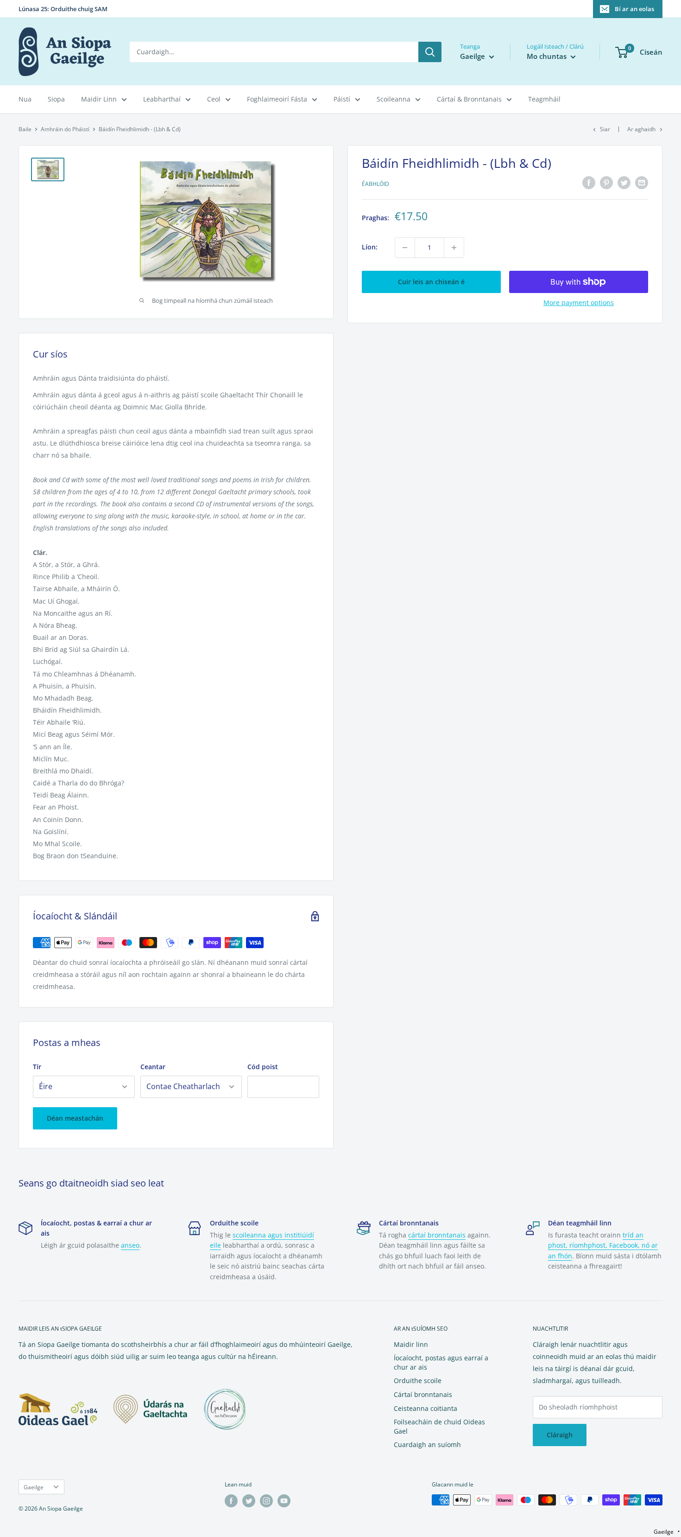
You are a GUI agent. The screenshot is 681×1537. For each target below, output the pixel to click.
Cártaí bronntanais (423, 1394)
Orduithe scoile (417, 1380)
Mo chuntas (547, 56)
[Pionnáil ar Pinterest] (606, 182)
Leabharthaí (162, 99)
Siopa (56, 99)
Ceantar (152, 1066)
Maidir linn (411, 1344)
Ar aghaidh (641, 129)
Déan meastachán (75, 1118)
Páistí (342, 99)
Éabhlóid (375, 184)
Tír (37, 1066)
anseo (130, 1245)
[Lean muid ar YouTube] (283, 1500)
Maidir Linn (99, 99)
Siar (605, 129)
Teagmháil (544, 99)
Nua (25, 99)
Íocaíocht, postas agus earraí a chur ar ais (441, 1362)
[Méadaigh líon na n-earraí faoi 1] (454, 247)
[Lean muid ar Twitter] (248, 1500)
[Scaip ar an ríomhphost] (641, 182)
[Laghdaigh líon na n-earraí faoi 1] (405, 247)
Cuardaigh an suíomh (427, 1444)
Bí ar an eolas (634, 9)
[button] (666, 1531)
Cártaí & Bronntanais (469, 99)
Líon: (370, 247)
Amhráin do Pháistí (65, 129)
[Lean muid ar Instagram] (266, 1500)
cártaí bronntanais (437, 1235)
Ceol (214, 99)
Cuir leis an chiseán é (431, 281)
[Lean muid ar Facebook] (231, 1500)
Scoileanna (393, 99)
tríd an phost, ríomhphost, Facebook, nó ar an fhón (603, 1245)
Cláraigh (560, 1434)
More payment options (578, 302)
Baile (25, 129)
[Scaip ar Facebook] (588, 182)
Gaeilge (34, 1487)
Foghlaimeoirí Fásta (277, 99)
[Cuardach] (429, 52)
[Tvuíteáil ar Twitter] (624, 182)
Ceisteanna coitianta (425, 1408)
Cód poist (262, 1066)
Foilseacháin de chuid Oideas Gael (439, 1426)
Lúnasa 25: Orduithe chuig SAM (63, 9)
